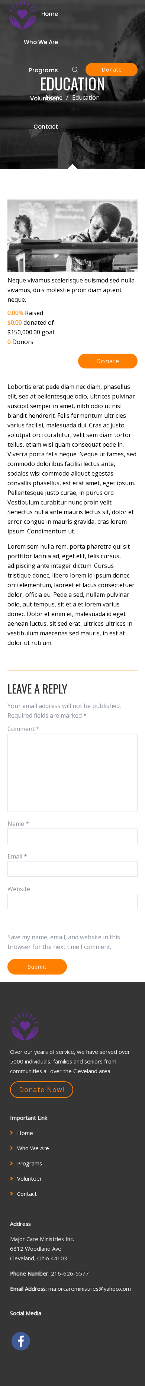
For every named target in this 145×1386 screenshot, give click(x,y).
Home (49, 14)
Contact (45, 126)
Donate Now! (41, 1089)
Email (17, 856)
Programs (43, 70)
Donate (112, 69)
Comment (23, 729)
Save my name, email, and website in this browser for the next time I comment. (63, 942)
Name (18, 824)
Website (18, 889)
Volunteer (44, 98)
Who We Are (41, 42)
